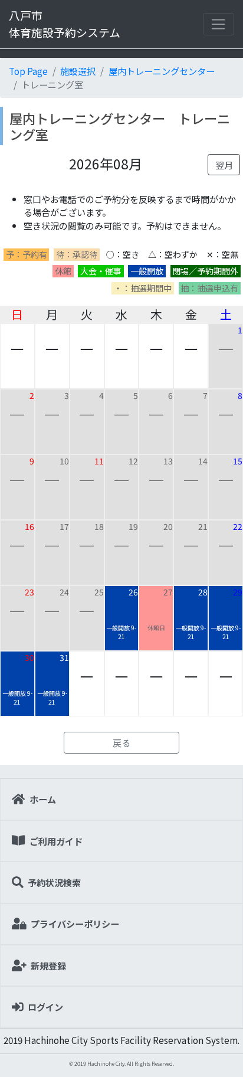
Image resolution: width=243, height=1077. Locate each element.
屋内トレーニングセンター (162, 70)
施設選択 (78, 70)
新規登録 (48, 965)
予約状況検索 (54, 882)
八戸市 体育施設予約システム (64, 23)
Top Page (28, 70)
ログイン (45, 1006)
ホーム (42, 799)
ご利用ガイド (56, 840)
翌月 (224, 164)
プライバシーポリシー (75, 923)
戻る (121, 742)
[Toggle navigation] (218, 24)
